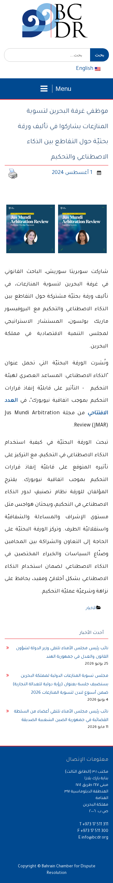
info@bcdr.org (95, 838)
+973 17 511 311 (95, 825)
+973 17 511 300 (94, 831)
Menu (63, 88)
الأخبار (91, 608)
